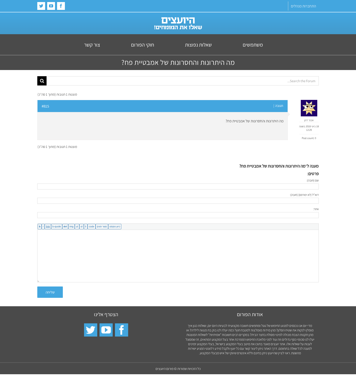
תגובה (279, 105)
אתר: (316, 209)
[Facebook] (121, 330)
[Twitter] (90, 330)
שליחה (50, 292)
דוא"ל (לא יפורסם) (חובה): (304, 195)
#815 (45, 106)
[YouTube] (106, 330)
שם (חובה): (313, 180)
